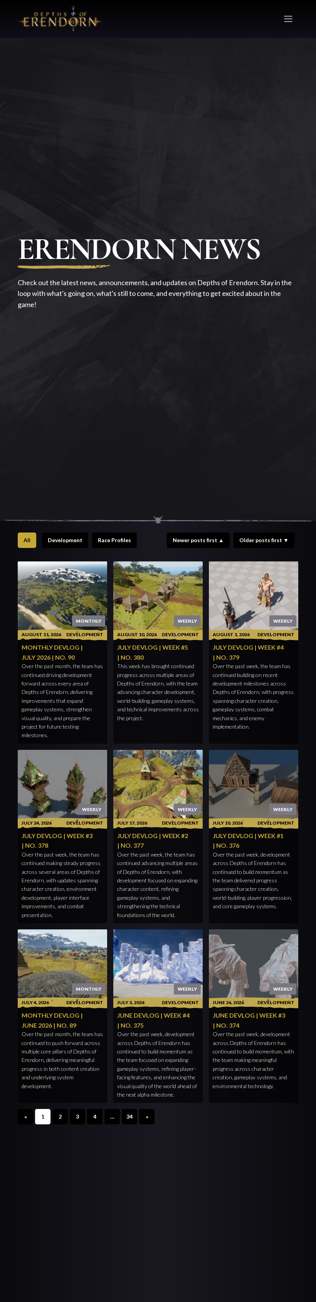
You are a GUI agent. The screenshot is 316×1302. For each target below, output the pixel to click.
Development (65, 540)
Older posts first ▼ (264, 540)
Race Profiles (114, 540)
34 (129, 1116)
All (27, 540)
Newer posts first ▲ (198, 540)
